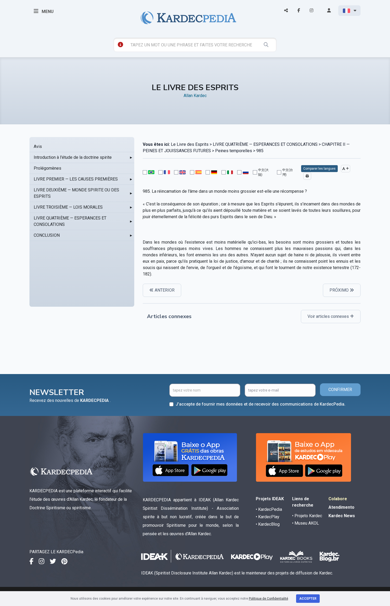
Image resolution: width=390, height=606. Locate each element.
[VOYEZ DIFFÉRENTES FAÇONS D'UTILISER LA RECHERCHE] (120, 44)
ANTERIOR (164, 290)
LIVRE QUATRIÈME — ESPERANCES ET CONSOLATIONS (70, 221)
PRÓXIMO (340, 290)
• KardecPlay (267, 516)
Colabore (337, 498)
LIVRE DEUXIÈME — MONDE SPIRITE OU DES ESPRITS (76, 193)
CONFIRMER (340, 389)
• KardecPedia (269, 509)
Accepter (308, 598)
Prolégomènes (47, 168)
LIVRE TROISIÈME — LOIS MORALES (68, 207)
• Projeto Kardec (307, 515)
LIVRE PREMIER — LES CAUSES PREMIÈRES (76, 179)
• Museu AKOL (305, 523)
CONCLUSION (47, 235)
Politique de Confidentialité (268, 598)
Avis (38, 146)
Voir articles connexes (328, 316)
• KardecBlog (268, 524)
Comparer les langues (319, 168)
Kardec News (341, 515)
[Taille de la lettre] (345, 168)
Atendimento (341, 507)
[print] (307, 176)
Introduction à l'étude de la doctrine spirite (73, 157)
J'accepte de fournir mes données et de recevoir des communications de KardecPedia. (260, 404)
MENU (47, 11)
